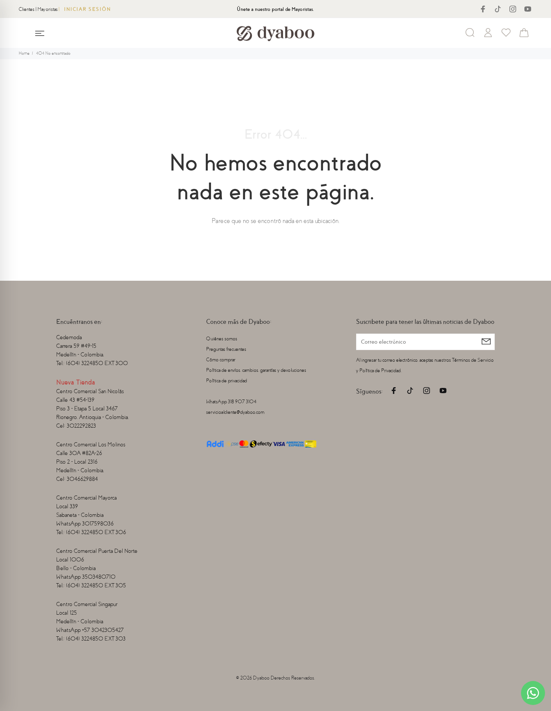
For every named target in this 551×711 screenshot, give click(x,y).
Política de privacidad (226, 380)
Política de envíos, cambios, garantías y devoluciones (256, 370)
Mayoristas (47, 9)
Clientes (26, 9)
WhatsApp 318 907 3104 (231, 401)
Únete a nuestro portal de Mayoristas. (275, 9)
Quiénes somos (221, 338)
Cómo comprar (220, 359)
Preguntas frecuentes (226, 349)
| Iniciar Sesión (85, 9)
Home (24, 53)
